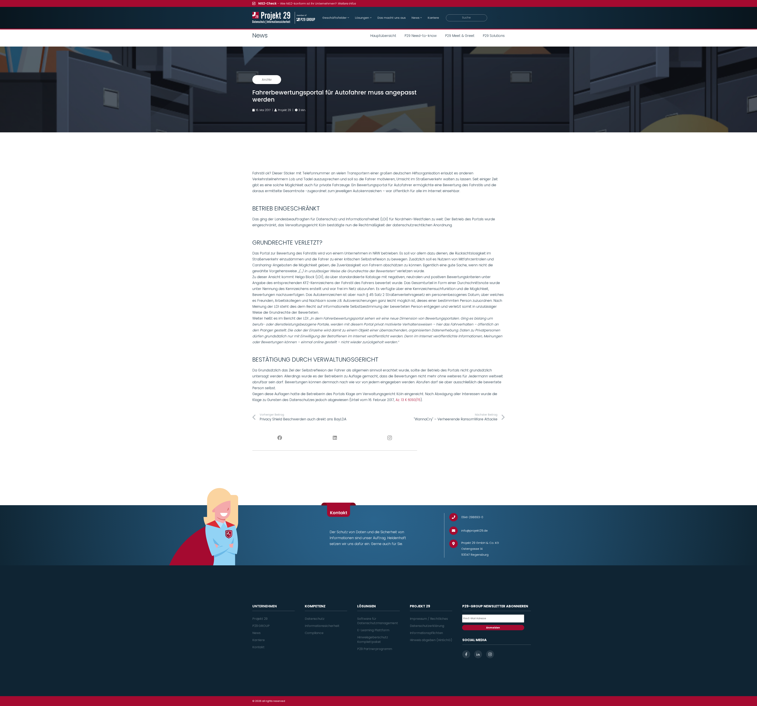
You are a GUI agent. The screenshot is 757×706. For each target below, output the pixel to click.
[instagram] (490, 654)
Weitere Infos (346, 3)
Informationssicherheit (322, 626)
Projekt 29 (259, 618)
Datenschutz (314, 618)
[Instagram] (389, 438)
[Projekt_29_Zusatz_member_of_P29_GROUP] (305, 18)
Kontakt (258, 647)
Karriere (258, 640)
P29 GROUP (261, 626)
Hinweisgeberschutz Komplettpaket (372, 639)
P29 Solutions (494, 35)
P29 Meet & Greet (460, 35)
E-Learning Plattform (373, 630)
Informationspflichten (426, 633)
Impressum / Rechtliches (429, 618)
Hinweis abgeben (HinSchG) (431, 640)
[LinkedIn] (334, 438)
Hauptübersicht (383, 35)
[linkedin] (478, 654)
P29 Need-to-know (421, 35)
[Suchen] (499, 17)
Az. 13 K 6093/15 (408, 399)
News (256, 633)
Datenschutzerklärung (427, 626)
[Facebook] (279, 438)
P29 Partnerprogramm (374, 649)
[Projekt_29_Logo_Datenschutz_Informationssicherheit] (271, 18)
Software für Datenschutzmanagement (377, 620)
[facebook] (466, 654)
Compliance (314, 633)
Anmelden (493, 627)
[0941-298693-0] (455, 517)
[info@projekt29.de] (455, 530)
